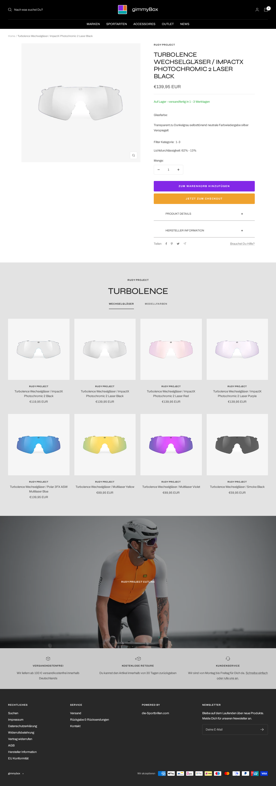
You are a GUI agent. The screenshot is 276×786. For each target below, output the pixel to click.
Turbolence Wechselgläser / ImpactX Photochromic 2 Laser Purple (237, 394)
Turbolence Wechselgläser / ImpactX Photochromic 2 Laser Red (171, 394)
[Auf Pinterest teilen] (172, 243)
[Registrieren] (262, 729)
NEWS (184, 24)
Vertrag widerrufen (20, 739)
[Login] (257, 9)
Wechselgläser (121, 303)
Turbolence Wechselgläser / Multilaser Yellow (105, 486)
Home (11, 36)
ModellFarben (156, 303)
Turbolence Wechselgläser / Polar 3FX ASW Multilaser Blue (39, 489)
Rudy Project (164, 44)
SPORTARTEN (116, 24)
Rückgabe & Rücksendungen (89, 719)
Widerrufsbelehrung (21, 732)
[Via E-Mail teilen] (184, 243)
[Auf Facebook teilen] (166, 243)
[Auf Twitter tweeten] (178, 243)
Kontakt (75, 726)
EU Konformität (18, 758)
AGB (11, 745)
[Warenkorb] (266, 9)
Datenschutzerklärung (22, 726)
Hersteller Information (22, 752)
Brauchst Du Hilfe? (242, 243)
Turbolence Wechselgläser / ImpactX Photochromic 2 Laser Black (105, 394)
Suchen (13, 713)
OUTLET (168, 24)
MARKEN (93, 24)
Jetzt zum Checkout (204, 198)
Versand (75, 713)
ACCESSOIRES (144, 24)
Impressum (15, 719)
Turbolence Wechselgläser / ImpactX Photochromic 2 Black (39, 394)
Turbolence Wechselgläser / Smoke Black (237, 486)
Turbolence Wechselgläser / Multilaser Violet (171, 486)
